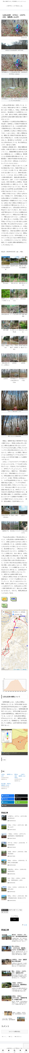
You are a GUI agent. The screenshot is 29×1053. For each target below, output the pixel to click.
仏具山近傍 (5, 912)
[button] (5, 263)
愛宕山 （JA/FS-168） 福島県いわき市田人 (20, 776)
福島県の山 (5, 910)
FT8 (11, 910)
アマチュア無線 (18, 910)
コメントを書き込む (14, 1031)
